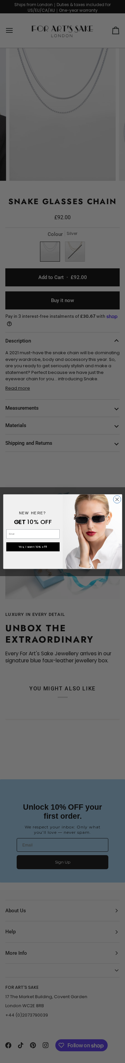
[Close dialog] (117, 499)
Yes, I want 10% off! (33, 546)
